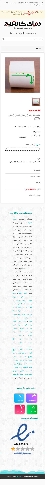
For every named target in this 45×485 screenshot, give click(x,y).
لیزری (37, 118)
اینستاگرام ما (32, 400)
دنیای (30, 115)
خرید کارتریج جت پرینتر (23, 367)
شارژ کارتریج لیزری (20, 363)
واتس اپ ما (32, 411)
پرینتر (11, 115)
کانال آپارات (20, 411)
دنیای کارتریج (20, 476)
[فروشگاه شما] (22, 24)
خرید (17, 115)
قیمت (23, 115)
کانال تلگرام (20, 400)
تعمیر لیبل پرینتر (18, 374)
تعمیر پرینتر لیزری (26, 370)
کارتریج (36, 115)
